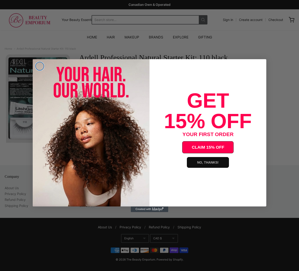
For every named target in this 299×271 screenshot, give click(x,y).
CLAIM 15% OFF (208, 147)
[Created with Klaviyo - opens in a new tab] (149, 209)
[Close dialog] (40, 66)
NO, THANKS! (208, 162)
